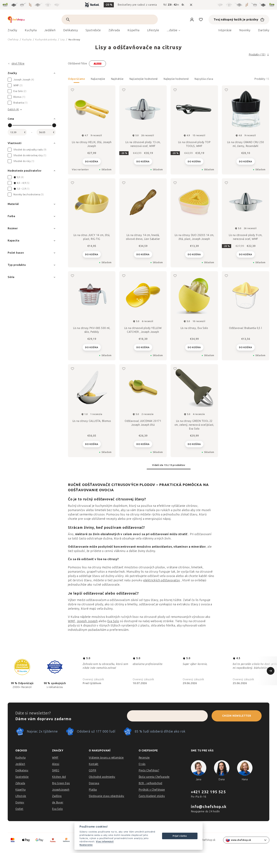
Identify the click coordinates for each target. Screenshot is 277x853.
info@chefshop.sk (209, 806)
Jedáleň (20, 764)
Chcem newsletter (236, 715)
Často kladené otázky (152, 796)
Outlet (19, 808)
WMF (71, 621)
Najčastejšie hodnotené (143, 78)
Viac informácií (105, 841)
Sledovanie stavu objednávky (106, 796)
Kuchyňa (20, 757)
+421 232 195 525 (208, 792)
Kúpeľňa (20, 789)
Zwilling (56, 796)
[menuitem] (12, 31)
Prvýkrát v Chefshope (152, 789)
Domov (19, 802)
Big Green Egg (61, 783)
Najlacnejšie (98, 78)
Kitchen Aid (59, 776)
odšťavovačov (170, 580)
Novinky (244, 30)
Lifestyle (20, 796)
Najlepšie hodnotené (176, 78)
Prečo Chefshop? (149, 770)
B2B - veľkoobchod (150, 783)
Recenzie (144, 757)
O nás (142, 764)
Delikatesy (21, 770)
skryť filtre (18, 63)
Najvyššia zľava (203, 78)
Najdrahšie (117, 78)
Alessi (55, 764)
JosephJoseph (60, 789)
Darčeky (263, 30)
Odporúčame (76, 78)
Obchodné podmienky (102, 776)
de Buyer (57, 802)
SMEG (55, 770)
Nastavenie (86, 845)
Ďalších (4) (13, 109)
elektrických (152, 580)
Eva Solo (113, 621)
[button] (168, 80)
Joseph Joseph (87, 621)
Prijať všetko (180, 836)
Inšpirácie (225, 30)
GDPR (92, 770)
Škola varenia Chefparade (154, 776)
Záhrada (20, 783)
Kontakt (93, 764)
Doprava (94, 783)
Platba (93, 789)
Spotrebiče (22, 776)
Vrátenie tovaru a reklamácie (106, 757)
